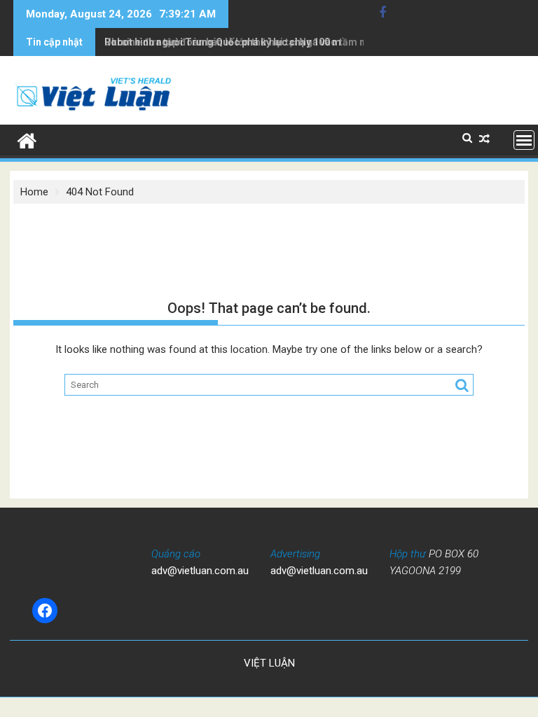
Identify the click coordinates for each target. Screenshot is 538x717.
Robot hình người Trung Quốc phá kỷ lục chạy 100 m (222, 42)
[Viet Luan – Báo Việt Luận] (27, 139)
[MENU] (523, 140)
